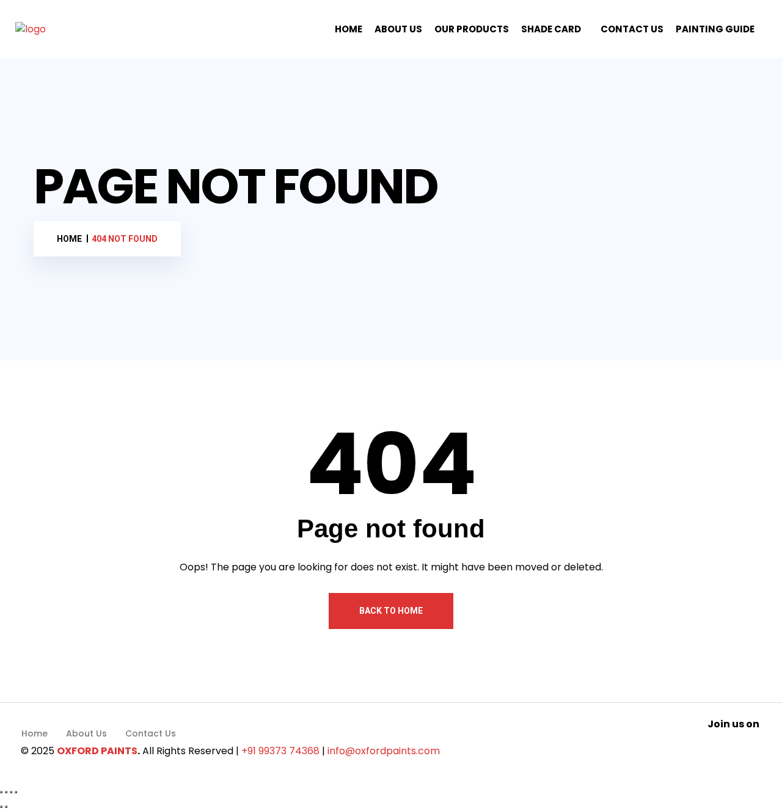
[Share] (11, 792)
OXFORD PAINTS (97, 751)
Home (34, 733)
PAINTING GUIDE (715, 29)
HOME (348, 29)
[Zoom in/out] (1, 792)
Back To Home (391, 611)
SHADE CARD (551, 29)
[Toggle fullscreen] (6, 792)
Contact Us (150, 733)
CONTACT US (632, 29)
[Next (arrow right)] (6, 807)
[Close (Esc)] (16, 792)
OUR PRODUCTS (471, 29)
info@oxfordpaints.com (383, 751)
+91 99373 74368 (280, 751)
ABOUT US (398, 29)
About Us (86, 733)
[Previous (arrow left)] (1, 807)
